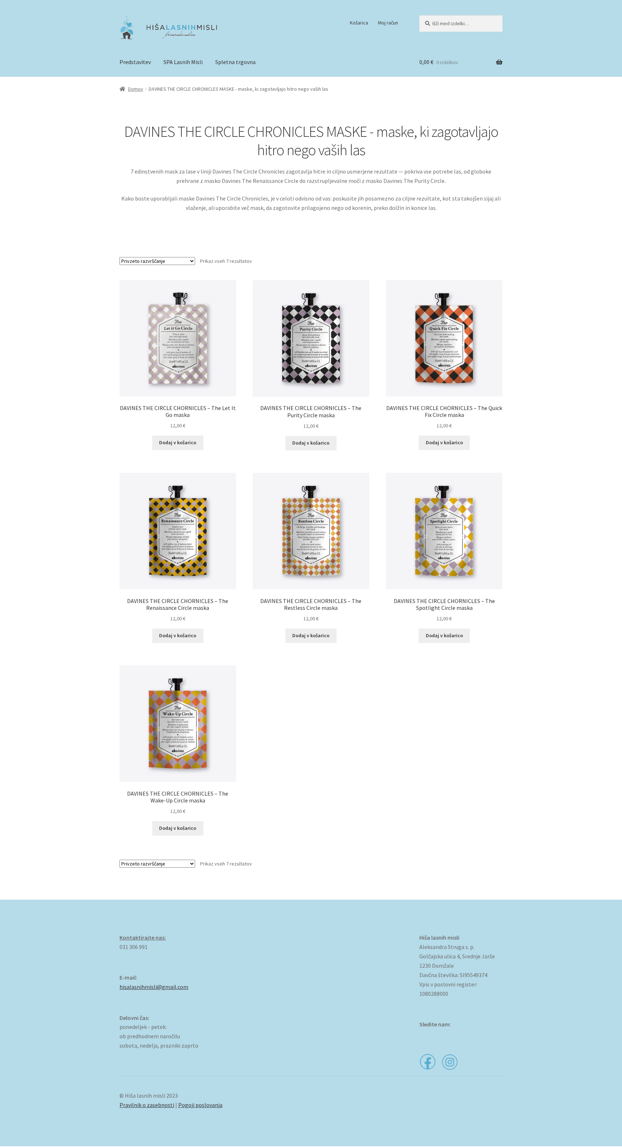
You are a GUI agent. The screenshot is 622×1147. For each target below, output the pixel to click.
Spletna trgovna (235, 62)
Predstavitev (135, 62)
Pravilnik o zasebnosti (147, 1104)
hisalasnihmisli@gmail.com (154, 986)
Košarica (359, 22)
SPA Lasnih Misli (183, 62)
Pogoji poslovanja (200, 1104)
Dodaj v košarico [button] (177, 442)
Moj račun (388, 22)
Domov (135, 89)
